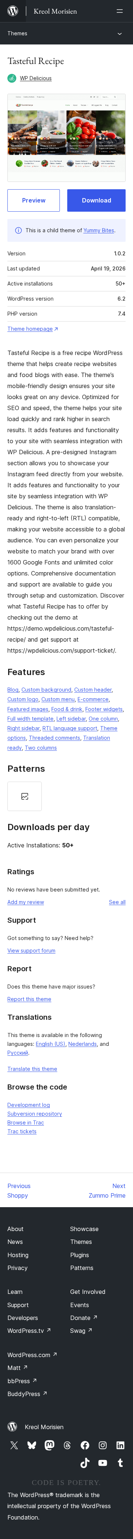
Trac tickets (22, 1131)
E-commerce (93, 699)
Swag (81, 1330)
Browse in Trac (25, 1122)
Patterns (81, 1267)
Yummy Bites (98, 230)
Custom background (46, 689)
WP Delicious (36, 78)
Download (96, 200)
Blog (12, 689)
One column (103, 718)
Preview (33, 200)
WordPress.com (32, 1355)
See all (117, 902)
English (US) (50, 1044)
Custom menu (58, 699)
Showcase (84, 1229)
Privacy (17, 1267)
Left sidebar (71, 718)
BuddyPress (27, 1394)
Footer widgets (104, 709)
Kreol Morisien (44, 1427)
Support (18, 1305)
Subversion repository (34, 1114)
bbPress (22, 1381)
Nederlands (82, 1044)
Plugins (79, 1255)
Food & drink (66, 709)
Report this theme (29, 999)
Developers (22, 1317)
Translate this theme (32, 1069)
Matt (17, 1367)
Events (79, 1305)
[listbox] (66, 796)
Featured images (27, 709)
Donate (84, 1317)
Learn (15, 1291)
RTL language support (69, 728)
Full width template (30, 718)
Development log (28, 1105)
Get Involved (88, 1291)
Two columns (41, 748)
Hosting (17, 1255)
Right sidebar (23, 728)
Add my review (25, 902)
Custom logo (22, 699)
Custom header (93, 689)
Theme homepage (30, 329)
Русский (17, 1053)
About (15, 1229)
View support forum (31, 950)
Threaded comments (54, 738)
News (15, 1241)
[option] (24, 796)
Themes (17, 33)
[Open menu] (121, 11)
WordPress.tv (29, 1330)
